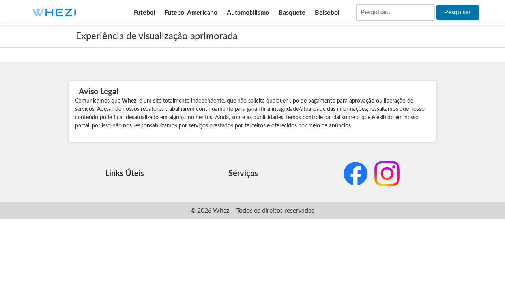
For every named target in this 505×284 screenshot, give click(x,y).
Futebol (144, 12)
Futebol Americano (191, 12)
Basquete (292, 12)
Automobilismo (248, 12)
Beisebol (327, 12)
